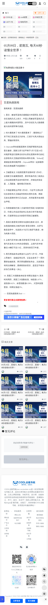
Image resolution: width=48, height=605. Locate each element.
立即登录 (24, 447)
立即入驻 (41, 13)
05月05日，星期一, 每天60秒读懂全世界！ (36, 366)
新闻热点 (22, 37)
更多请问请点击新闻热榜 (14, 300)
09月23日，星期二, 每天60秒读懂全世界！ (36, 394)
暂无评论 (10, 431)
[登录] (40, 4)
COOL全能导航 (21, 596)
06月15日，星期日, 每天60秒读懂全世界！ (12, 394)
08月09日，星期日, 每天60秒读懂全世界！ (12, 421)
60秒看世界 (30, 37)
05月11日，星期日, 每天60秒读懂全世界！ (36, 421)
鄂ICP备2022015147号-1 (35, 596)
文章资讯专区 (12, 37)
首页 (4, 37)
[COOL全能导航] (24, 3)
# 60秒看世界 (13, 306)
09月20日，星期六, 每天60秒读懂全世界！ (12, 366)
